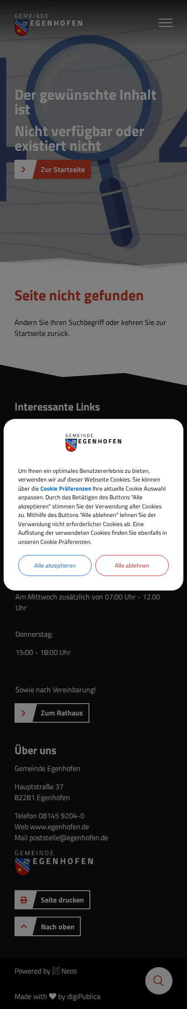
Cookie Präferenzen (65, 487)
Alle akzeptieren (55, 565)
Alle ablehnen (132, 565)
